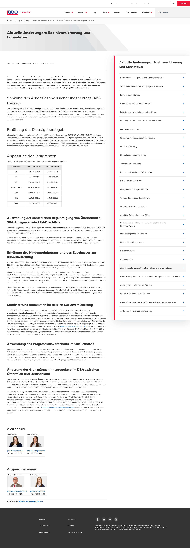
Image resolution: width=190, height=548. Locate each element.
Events (147, 4)
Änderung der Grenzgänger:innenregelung (57, 407)
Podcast (117, 12)
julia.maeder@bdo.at (15, 450)
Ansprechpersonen (117, 4)
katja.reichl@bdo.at (37, 491)
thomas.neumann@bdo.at (17, 491)
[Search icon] (159, 12)
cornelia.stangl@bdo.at (36, 450)
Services (67, 12)
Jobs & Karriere (131, 12)
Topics (104, 12)
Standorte (134, 4)
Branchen (81, 12)
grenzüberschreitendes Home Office (74, 326)
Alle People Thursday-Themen (31, 501)
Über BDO (146, 12)
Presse (158, 4)
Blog (94, 12)
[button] (183, 3)
